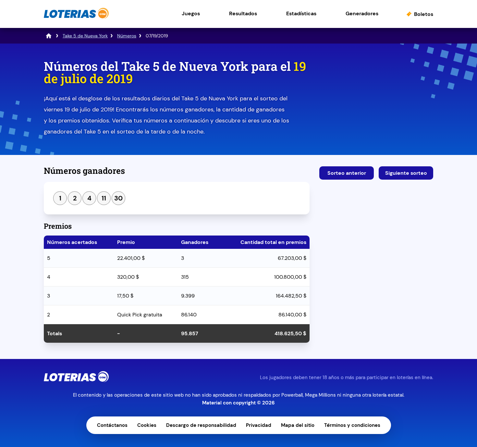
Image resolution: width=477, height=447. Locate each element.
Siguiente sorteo (406, 173)
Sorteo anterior (346, 173)
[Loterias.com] (76, 17)
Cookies (146, 425)
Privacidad (258, 425)
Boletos (423, 14)
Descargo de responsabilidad (201, 425)
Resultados (243, 13)
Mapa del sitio (297, 425)
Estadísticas (301, 13)
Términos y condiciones (352, 425)
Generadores (362, 13)
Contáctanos (112, 425)
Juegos (191, 13)
